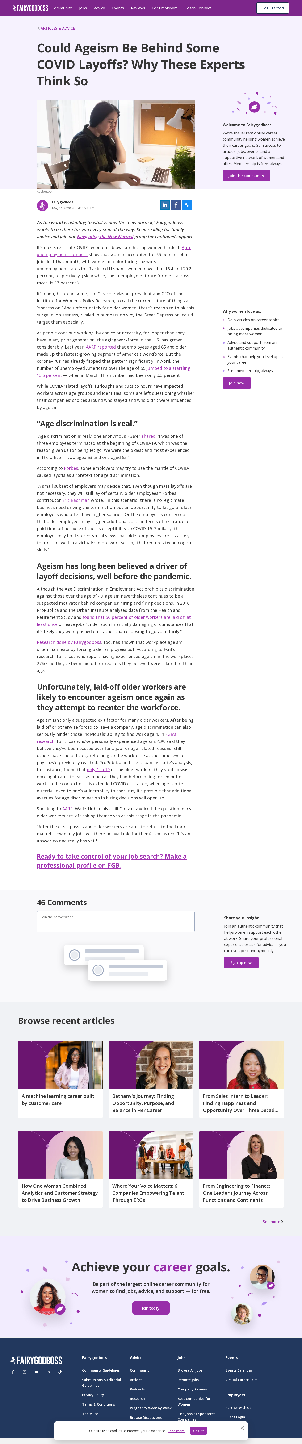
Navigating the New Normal (105, 236)
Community (62, 8)
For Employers (165, 8)
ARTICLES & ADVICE (58, 28)
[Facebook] (12, 1372)
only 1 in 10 (98, 769)
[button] (165, 205)
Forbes (71, 468)
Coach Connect (198, 8)
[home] (30, 8)
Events (118, 8)
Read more (176, 1431)
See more (271, 1221)
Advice (99, 8)
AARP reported (101, 347)
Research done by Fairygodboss (69, 642)
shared (148, 436)
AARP (67, 808)
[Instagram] (24, 1372)
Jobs (83, 8)
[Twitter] (36, 1372)
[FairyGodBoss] (36, 1361)
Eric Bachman (76, 500)
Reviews (138, 8)
